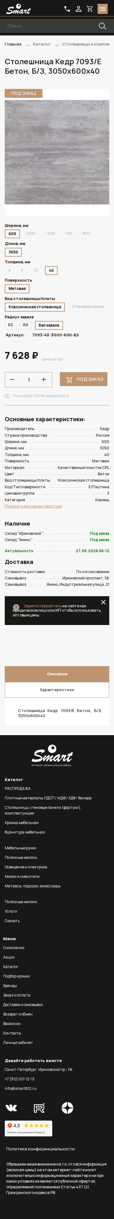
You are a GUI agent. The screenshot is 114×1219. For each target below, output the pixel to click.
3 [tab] (52, 199)
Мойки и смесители (22, 876)
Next (100, 152)
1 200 (50, 233)
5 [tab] (70, 199)
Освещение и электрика (26, 867)
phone (67, 9)
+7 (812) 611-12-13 (20, 1079)
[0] (90, 9)
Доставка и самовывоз (23, 1004)
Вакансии (12, 1023)
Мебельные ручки (20, 848)
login (78, 9)
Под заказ (90, 379)
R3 (10, 325)
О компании (13, 947)
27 (36, 270)
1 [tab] (34, 199)
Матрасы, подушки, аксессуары (32, 886)
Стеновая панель (88, 306)
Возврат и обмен (18, 1014)
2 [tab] (43, 199)
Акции (9, 957)
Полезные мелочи (21, 857)
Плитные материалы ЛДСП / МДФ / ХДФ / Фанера (48, 798)
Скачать (12, 920)
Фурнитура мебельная (25, 832)
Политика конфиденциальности (40, 1149)
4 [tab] (61, 199)
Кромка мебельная (22, 822)
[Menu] (103, 9)
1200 (31, 233)
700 (69, 233)
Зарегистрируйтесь (42, 606)
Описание (57, 674)
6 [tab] (79, 199)
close (103, 602)
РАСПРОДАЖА (18, 788)
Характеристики (57, 689)
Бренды (10, 985)
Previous (13, 152)
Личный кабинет (18, 1042)
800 (86, 233)
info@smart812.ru (20, 1088)
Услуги (11, 911)
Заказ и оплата (16, 995)
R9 (25, 325)
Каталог (10, 966)
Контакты (12, 1033)
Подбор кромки (16, 976)
